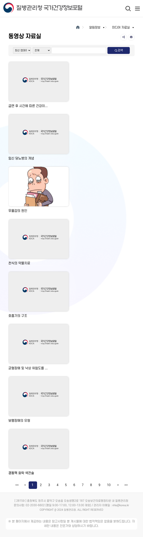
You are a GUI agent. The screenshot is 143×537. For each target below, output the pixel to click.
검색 (120, 50)
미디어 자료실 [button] (121, 27)
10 (109, 485)
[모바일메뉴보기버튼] (137, 8)
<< (17, 485)
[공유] (123, 37)
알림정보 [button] (94, 27)
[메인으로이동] (77, 27)
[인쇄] (131, 37)
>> (126, 485)
